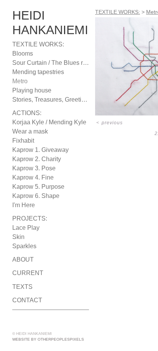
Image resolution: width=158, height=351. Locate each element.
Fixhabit (22, 141)
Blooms (21, 54)
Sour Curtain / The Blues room (49, 63)
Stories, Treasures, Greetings (48, 100)
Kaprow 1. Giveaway (37, 150)
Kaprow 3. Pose (31, 168)
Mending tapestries (36, 72)
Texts (19, 287)
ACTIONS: (24, 113)
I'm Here (22, 205)
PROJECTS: (25, 219)
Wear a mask (28, 132)
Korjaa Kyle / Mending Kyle (46, 122)
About (21, 260)
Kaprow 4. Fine (30, 178)
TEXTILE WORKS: (33, 44)
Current (24, 273)
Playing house (30, 90)
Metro (20, 81)
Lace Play (23, 228)
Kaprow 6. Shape (33, 196)
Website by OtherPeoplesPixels (48, 339)
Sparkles (22, 246)
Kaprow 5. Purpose (35, 187)
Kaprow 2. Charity (35, 159)
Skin (17, 237)
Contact (24, 300)
